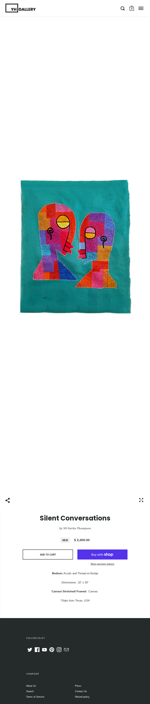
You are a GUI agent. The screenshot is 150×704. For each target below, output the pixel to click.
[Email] (66, 649)
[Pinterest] (51, 649)
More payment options (102, 564)
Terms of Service (35, 696)
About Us (31, 685)
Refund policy (82, 696)
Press (78, 685)
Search (30, 691)
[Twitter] (29, 649)
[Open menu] (140, 8)
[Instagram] (59, 649)
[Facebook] (37, 649)
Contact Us (81, 691)
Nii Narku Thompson (77, 528)
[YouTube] (44, 649)
